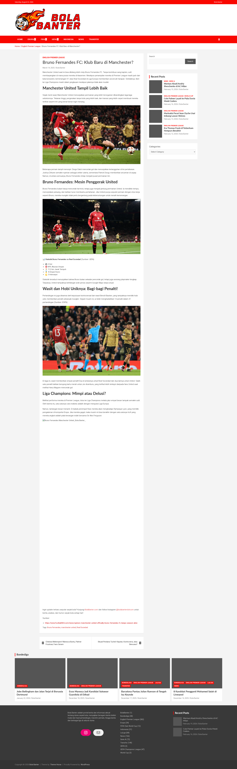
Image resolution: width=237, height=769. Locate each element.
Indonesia (69, 39)
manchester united (68, 627)
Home (20, 39)
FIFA (43, 39)
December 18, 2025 (76, 698)
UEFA (54, 39)
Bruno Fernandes (53, 627)
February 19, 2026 (171, 89)
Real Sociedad (82, 627)
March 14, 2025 (49, 68)
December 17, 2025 (128, 698)
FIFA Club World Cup (128, 726)
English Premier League (54, 58)
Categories (154, 146)
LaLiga (158, 683)
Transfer (94, 39)
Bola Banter (218, 2)
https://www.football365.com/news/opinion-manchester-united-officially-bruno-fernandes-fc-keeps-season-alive (91, 623)
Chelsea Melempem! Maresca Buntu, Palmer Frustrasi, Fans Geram (63, 643)
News (81, 39)
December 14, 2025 (181, 698)
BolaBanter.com (91, 610)
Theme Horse (55, 764)
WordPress (85, 764)
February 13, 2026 (171, 119)
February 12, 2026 (171, 134)
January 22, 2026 (23, 698)
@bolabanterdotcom (125, 610)
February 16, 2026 (171, 104)
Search (152, 56)
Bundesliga (23, 654)
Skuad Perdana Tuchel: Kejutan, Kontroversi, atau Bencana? (117, 643)
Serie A (172, 81)
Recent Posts (158, 77)
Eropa (31, 39)
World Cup (188, 96)
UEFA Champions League (130, 749)
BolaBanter (124, 713)
